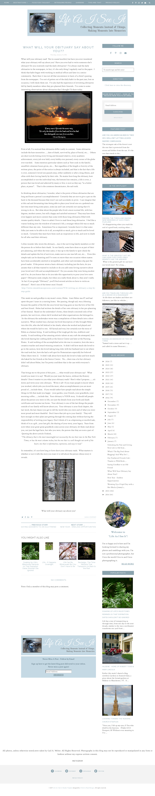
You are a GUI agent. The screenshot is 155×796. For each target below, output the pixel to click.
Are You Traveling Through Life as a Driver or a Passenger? (117, 294)
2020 (107, 383)
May (110, 427)
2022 (107, 376)
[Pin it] (31, 517)
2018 (107, 390)
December (112, 401)
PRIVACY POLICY (118, 117)
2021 (107, 379)
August (111, 416)
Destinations (19, 2)
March (110, 434)
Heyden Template (68, 788)
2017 (107, 394)
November (112, 405)
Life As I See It (57, 788)
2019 (107, 387)
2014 (107, 494)
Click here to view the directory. (118, 85)
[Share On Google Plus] (28, 517)
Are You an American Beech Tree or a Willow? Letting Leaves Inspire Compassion (118, 138)
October (111, 408)
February (111, 437)
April (110, 430)
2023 (107, 372)
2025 (107, 365)
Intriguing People (63, 2)
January (111, 441)
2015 (107, 491)
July (109, 419)
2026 (107, 361)
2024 (107, 368)
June (110, 423)
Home (6, 2)
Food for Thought (41, 2)
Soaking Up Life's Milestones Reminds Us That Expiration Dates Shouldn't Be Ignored (115, 614)
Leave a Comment (90, 517)
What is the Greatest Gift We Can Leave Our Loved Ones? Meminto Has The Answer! (116, 257)
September (112, 412)
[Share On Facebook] (25, 517)
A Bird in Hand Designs (87, 788)
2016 (107, 398)
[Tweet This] (22, 517)
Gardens (80, 2)
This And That (95, 2)
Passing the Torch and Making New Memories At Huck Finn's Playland (116, 220)
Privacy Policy (113, 2)
